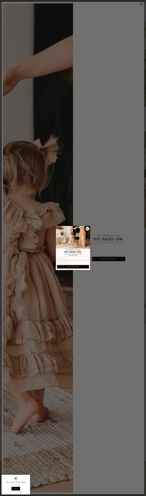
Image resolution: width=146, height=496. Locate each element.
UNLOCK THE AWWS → (73, 266)
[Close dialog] (87, 229)
